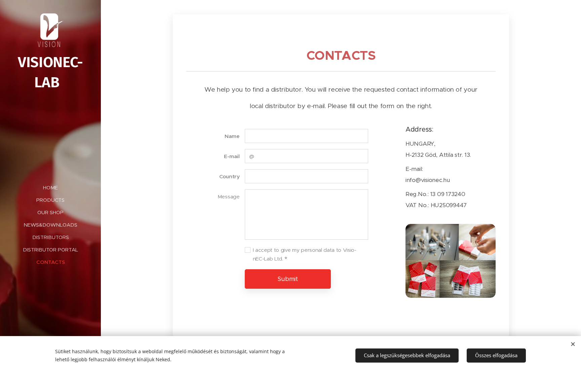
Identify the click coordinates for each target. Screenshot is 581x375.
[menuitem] (50, 187)
